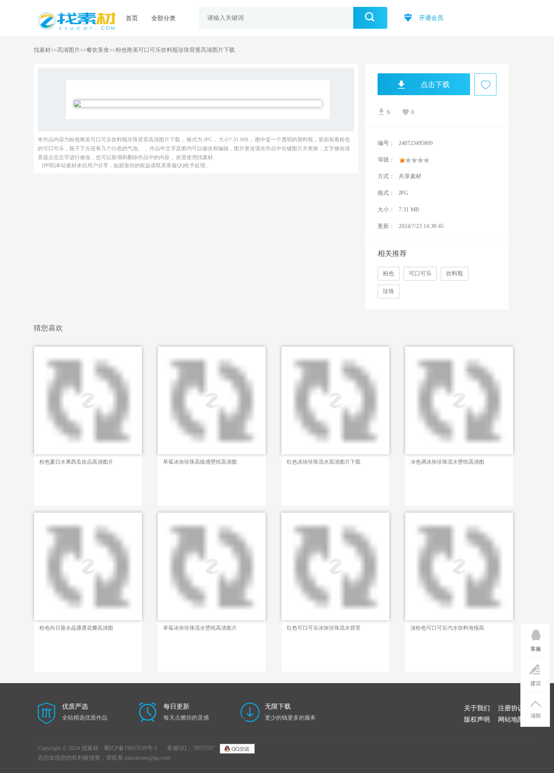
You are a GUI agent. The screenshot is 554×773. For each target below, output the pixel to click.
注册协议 (511, 708)
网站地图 (511, 719)
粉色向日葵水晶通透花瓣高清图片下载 (76, 628)
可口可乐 (420, 273)
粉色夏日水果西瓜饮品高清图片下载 (76, 462)
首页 (132, 18)
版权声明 (477, 719)
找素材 (42, 50)
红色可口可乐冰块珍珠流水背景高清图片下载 (324, 628)
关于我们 (477, 708)
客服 (535, 649)
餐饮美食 (97, 50)
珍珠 (388, 291)
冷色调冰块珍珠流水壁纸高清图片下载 (447, 462)
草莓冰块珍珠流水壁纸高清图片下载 (200, 628)
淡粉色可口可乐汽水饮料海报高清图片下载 (447, 628)
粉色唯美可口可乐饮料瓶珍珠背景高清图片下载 (175, 50)
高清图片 (68, 50)
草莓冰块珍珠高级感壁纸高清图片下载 (200, 462)
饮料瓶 (454, 273)
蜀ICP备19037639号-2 (130, 748)
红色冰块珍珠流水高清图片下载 (324, 462)
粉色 (388, 273)
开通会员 (430, 18)
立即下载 (69, 421)
